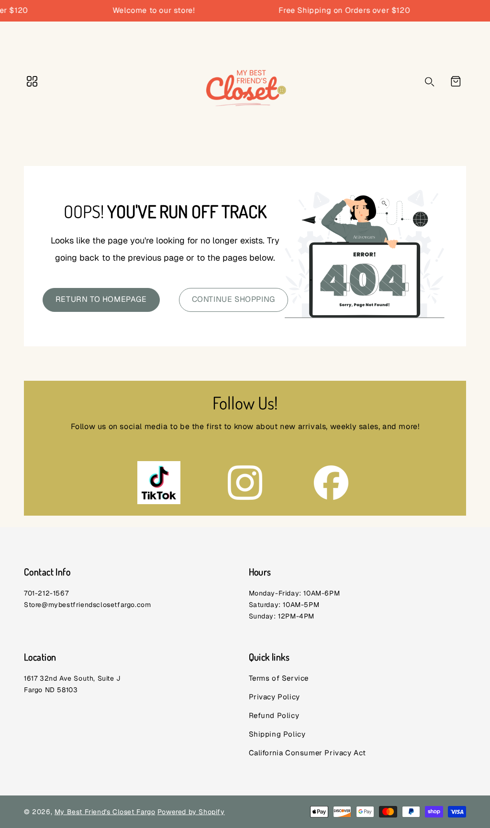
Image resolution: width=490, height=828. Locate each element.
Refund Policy (274, 715)
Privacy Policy (274, 696)
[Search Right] (429, 82)
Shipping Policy (277, 734)
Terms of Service (279, 678)
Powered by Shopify (191, 811)
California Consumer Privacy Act (308, 752)
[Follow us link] (158, 482)
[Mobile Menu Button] (32, 81)
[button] (455, 81)
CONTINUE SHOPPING (233, 299)
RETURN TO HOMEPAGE (101, 299)
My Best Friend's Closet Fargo (105, 811)
